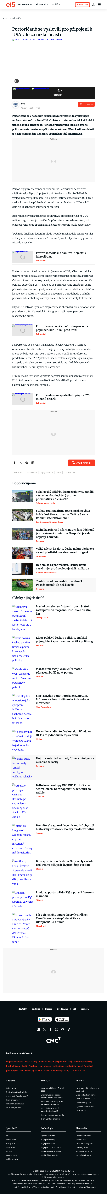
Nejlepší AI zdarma (48, 1143)
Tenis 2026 (10, 1147)
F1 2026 (9, 1151)
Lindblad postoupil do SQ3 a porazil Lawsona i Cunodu (65, 894)
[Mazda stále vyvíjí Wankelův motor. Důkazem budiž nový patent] (22, 678)
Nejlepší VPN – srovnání (51, 1151)
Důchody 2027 (82, 1147)
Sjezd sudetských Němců (86, 1095)
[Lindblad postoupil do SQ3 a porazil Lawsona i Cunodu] (22, 899)
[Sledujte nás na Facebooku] (50, 1029)
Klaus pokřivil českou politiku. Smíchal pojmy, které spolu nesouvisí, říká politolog (64, 639)
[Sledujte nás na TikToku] (69, 1029)
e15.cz (5, 18)
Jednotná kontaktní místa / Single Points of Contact (33, 1187)
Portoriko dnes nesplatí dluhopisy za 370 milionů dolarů (63, 397)
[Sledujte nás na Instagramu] (56, 1029)
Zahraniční (16, 18)
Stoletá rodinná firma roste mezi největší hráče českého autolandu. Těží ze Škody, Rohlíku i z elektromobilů (63, 514)
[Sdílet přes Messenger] (27, 463)
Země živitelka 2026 (84, 1155)
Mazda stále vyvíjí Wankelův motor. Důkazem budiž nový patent (59, 670)
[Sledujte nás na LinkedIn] (38, 1029)
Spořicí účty (81, 1139)
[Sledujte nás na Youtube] (62, 1029)
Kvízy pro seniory (13, 1100)
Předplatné (62, 1009)
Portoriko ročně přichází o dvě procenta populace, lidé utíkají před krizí (62, 328)
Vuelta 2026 (79, 1070)
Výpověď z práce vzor (85, 1106)
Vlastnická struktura (84, 1183)
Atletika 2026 (11, 1155)
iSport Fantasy (63, 1061)
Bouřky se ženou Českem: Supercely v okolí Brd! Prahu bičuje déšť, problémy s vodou (64, 862)
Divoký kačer (81, 1110)
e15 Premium (25, 4)
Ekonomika (42, 4)
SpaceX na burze (48, 1135)
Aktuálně (10, 1080)
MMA (8, 1135)
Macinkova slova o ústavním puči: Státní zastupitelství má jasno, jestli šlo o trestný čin (63, 610)
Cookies (51, 1183)
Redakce (36, 1009)
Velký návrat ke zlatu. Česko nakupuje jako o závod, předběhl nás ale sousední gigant (65, 550)
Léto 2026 (46, 1080)
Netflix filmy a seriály (49, 1155)
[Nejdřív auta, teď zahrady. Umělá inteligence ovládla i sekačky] (22, 768)
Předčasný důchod (83, 1135)
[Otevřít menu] (99, 4)
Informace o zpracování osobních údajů (29, 1183)
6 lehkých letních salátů (50, 1119)
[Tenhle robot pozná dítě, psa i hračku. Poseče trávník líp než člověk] (22, 585)
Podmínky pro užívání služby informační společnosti (72, 1180)
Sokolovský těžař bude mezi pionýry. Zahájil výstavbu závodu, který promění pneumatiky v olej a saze (65, 495)
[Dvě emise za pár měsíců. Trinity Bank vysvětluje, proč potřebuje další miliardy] (22, 569)
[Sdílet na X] (20, 463)
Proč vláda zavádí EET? (85, 1098)
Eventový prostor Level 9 (37, 1070)
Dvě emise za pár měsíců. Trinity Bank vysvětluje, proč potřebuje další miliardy (62, 566)
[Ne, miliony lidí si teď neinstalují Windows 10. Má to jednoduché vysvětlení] (22, 741)
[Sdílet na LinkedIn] (33, 463)
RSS (74, 1009)
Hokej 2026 (10, 1143)
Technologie (47, 1128)
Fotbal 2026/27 (12, 1139)
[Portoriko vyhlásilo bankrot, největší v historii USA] (22, 257)
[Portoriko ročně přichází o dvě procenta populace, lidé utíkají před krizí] (22, 330)
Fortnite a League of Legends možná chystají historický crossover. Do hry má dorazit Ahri (65, 827)
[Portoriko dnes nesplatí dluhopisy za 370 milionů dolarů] (22, 399)
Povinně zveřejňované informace (82, 1187)
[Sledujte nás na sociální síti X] (44, 1029)
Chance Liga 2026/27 (61, 1070)
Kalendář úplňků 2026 (15, 1103)
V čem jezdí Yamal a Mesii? (17, 1096)
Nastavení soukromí (65, 1183)
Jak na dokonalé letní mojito (52, 1115)
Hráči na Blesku (46, 1061)
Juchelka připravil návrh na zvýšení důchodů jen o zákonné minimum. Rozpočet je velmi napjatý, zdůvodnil (65, 533)
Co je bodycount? (13, 1107)
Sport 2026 (11, 1128)
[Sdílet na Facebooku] (14, 463)
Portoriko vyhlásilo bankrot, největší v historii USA (61, 254)
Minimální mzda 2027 (84, 1151)
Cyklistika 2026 (12, 1159)
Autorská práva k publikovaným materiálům (30, 1180)
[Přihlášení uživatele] (93, 4)
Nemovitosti (20, 1066)
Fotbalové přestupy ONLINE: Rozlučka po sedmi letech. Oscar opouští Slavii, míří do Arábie (63, 789)
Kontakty (23, 1009)
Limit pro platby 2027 (84, 1143)
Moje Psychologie (14, 1061)
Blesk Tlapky (31, 1061)
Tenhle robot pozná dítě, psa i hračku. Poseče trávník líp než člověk (60, 582)
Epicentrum (11, 1088)
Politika (80, 1080)
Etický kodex (61, 1187)
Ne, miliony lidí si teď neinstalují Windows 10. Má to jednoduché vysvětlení (63, 733)
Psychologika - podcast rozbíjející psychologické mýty (55, 1066)
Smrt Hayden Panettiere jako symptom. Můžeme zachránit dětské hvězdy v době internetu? (62, 699)
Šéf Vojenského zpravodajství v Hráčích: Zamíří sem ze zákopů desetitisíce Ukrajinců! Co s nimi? (62, 918)
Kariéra (85, 1009)
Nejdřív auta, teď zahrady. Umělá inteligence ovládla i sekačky (65, 760)
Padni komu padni (83, 1102)
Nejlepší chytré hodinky (51, 1147)
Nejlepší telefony (48, 1139)
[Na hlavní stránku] (10, 4)
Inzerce (48, 1009)
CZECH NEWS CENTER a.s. (63, 1171)
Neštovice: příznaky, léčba (16, 1092)
